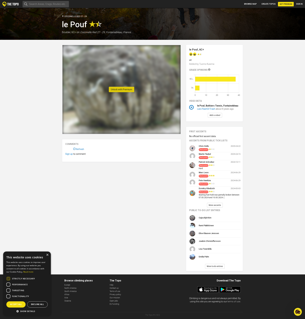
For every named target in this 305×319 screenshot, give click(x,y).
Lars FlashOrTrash (206, 109)
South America (70, 291)
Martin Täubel (205, 154)
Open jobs (114, 301)
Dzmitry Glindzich (207, 188)
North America (70, 288)
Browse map (250, 4)
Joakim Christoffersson (209, 241)
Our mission (115, 298)
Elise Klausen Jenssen (209, 233)
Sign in (299, 4)
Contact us (114, 288)
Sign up (69, 154)
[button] (27, 311)
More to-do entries (215, 266)
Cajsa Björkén (205, 218)
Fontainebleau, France (118, 32)
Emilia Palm (204, 257)
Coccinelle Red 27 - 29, (92, 32)
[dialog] (27, 284)
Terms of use (115, 291)
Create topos (268, 4)
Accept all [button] (16, 304)
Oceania (67, 301)
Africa (66, 294)
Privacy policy (115, 294)
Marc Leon (203, 172)
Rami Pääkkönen (206, 225)
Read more (28, 271)
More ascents (215, 205)
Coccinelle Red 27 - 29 (75, 16)
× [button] (47, 255)
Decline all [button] (37, 304)
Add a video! (215, 115)
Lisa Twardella (205, 249)
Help (111, 285)
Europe (67, 285)
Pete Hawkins (205, 180)
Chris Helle (204, 146)
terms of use (233, 301)
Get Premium (286, 4)
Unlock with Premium (121, 89)
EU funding (114, 304)
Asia (66, 298)
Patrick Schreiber (206, 162)
